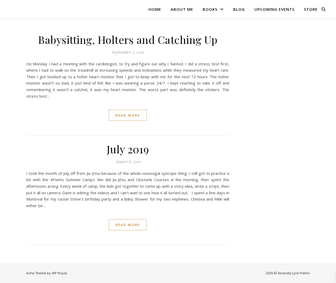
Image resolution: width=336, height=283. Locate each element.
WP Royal (59, 273)
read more (128, 115)
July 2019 (128, 149)
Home (155, 9)
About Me (182, 9)
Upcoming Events (274, 9)
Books (210, 9)
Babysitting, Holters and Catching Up (127, 39)
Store (311, 9)
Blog (239, 9)
